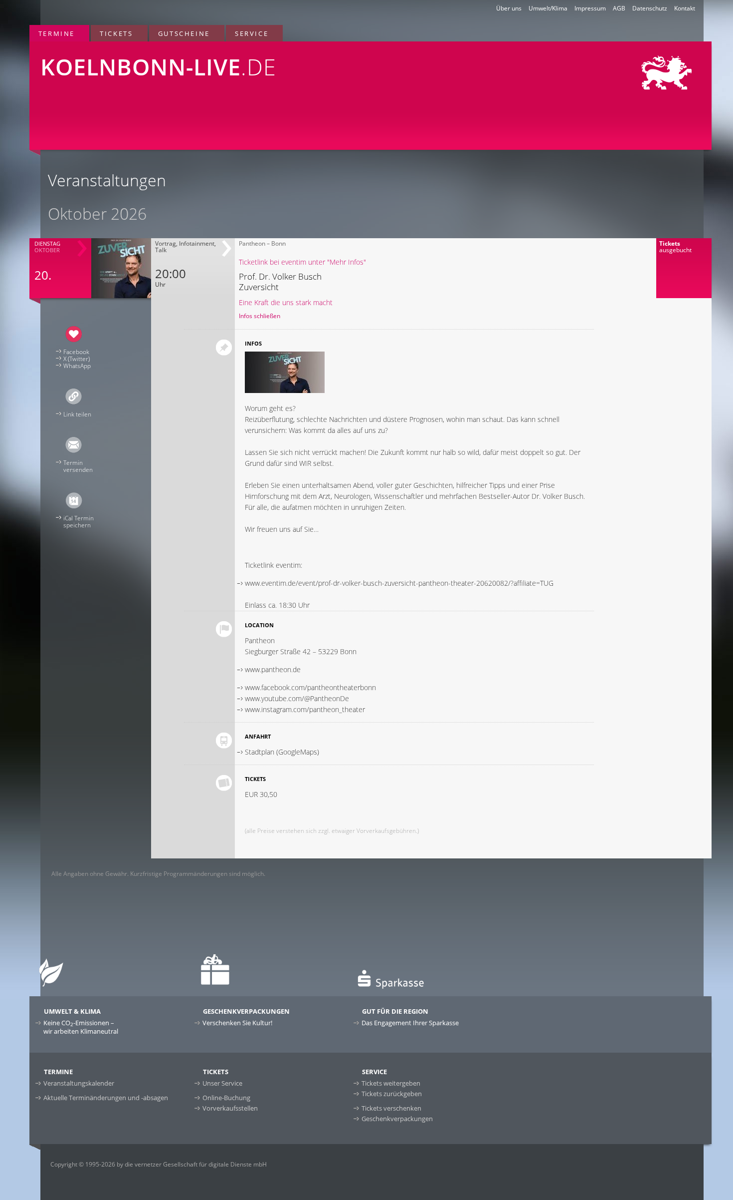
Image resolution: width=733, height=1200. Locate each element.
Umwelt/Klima (548, 8)
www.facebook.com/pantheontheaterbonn (310, 687)
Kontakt (684, 8)
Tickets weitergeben (391, 1083)
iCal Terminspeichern (78, 521)
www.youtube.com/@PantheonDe (297, 698)
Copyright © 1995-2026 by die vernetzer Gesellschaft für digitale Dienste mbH (158, 1164)
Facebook (76, 352)
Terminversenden (78, 466)
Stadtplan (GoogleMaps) (282, 752)
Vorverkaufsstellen (230, 1108)
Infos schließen (259, 316)
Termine (56, 33)
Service (251, 33)
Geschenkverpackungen (397, 1118)
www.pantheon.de (273, 669)
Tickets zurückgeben (392, 1093)
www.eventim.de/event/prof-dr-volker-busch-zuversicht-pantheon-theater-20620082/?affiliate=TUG (399, 583)
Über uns (509, 8)
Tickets (116, 33)
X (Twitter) (76, 359)
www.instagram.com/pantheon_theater (305, 709)
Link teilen (77, 414)
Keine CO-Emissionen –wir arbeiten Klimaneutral (80, 1027)
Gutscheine (184, 33)
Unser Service (222, 1083)
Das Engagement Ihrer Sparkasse (410, 1022)
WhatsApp (77, 366)
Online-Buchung (226, 1097)
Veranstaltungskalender (78, 1083)
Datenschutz (649, 8)
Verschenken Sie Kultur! (237, 1022)
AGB (619, 8)
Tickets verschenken (391, 1108)
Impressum (590, 8)
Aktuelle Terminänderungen (105, 1097)
